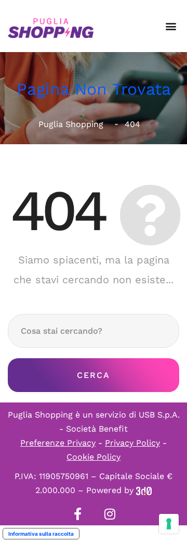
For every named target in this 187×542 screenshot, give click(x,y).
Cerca (93, 375)
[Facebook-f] (77, 514)
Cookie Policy (93, 457)
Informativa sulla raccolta (41, 534)
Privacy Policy (132, 443)
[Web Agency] (144, 490)
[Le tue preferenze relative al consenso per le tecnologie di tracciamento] (169, 524)
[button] (170, 26)
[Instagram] (109, 514)
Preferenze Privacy (58, 443)
